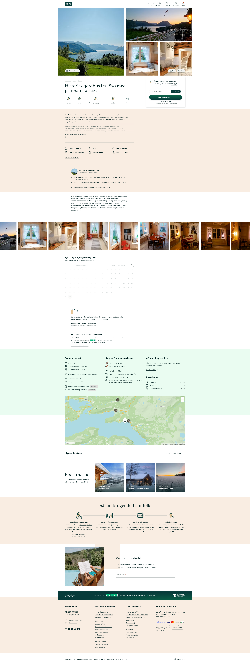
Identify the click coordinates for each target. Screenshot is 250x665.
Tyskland (88, 527)
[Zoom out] (182, 400)
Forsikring (129, 629)
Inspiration (153, 5)
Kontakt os (73, 623)
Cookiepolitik (130, 638)
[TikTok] (75, 629)
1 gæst (176, 91)
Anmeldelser (100, 647)
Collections (99, 635)
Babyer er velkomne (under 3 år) (121, 374)
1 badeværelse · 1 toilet (76, 369)
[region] (125, 420)
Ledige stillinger (132, 626)
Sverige (81, 527)
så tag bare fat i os (79, 536)
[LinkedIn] (78, 629)
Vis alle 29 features (72, 158)
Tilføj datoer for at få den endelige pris (165, 103)
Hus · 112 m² (73, 363)
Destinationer (100, 638)
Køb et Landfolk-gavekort (135, 617)
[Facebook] (69, 629)
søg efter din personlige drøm (80, 482)
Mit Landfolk (100, 624)
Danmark (83, 525)
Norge (74, 80)
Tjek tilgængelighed (165, 97)
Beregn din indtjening (103, 617)
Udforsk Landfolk (105, 606)
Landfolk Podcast (101, 632)
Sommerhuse (68, 80)
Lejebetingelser (131, 632)
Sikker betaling (101, 642)
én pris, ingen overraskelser (97, 342)
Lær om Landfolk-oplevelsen (79, 346)
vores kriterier (121, 337)
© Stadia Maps (165, 444)
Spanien (72, 529)
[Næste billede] (185, 457)
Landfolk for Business (103, 627)
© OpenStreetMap (180, 444)
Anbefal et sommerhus (104, 615)
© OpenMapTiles (172, 444)
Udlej (159, 5)
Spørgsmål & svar (75, 620)
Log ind (183, 5)
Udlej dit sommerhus (103, 612)
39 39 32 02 (71, 612)
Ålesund (80, 80)
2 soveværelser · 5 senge (77, 366)
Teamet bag (130, 623)
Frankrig (69, 527)
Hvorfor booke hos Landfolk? (137, 615)
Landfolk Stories (101, 629)
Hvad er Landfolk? (133, 612)
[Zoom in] (182, 398)
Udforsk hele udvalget (174, 453)
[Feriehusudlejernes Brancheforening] (179, 595)
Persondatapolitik (132, 635)
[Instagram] (66, 629)
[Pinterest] (72, 629)
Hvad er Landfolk (166, 606)
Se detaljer (174, 85)
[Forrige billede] (64, 457)
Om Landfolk (133, 606)
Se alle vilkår (151, 370)
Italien (89, 525)
